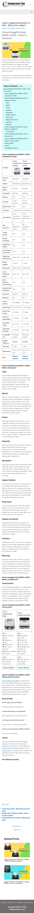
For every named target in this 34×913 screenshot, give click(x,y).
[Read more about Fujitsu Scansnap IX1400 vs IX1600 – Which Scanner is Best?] (17, 850)
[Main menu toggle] (30, 5)
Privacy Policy (28, 902)
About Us (4, 902)
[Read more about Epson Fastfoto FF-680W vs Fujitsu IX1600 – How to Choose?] (17, 872)
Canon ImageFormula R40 (10, 681)
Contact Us (11, 902)
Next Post (17, 829)
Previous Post (17, 826)
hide (21, 86)
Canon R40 (5, 750)
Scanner (4, 28)
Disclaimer (20, 902)
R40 (14, 375)
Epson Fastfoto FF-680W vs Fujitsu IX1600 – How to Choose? (16, 882)
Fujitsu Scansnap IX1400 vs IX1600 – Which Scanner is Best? (16, 860)
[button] (31, 12)
